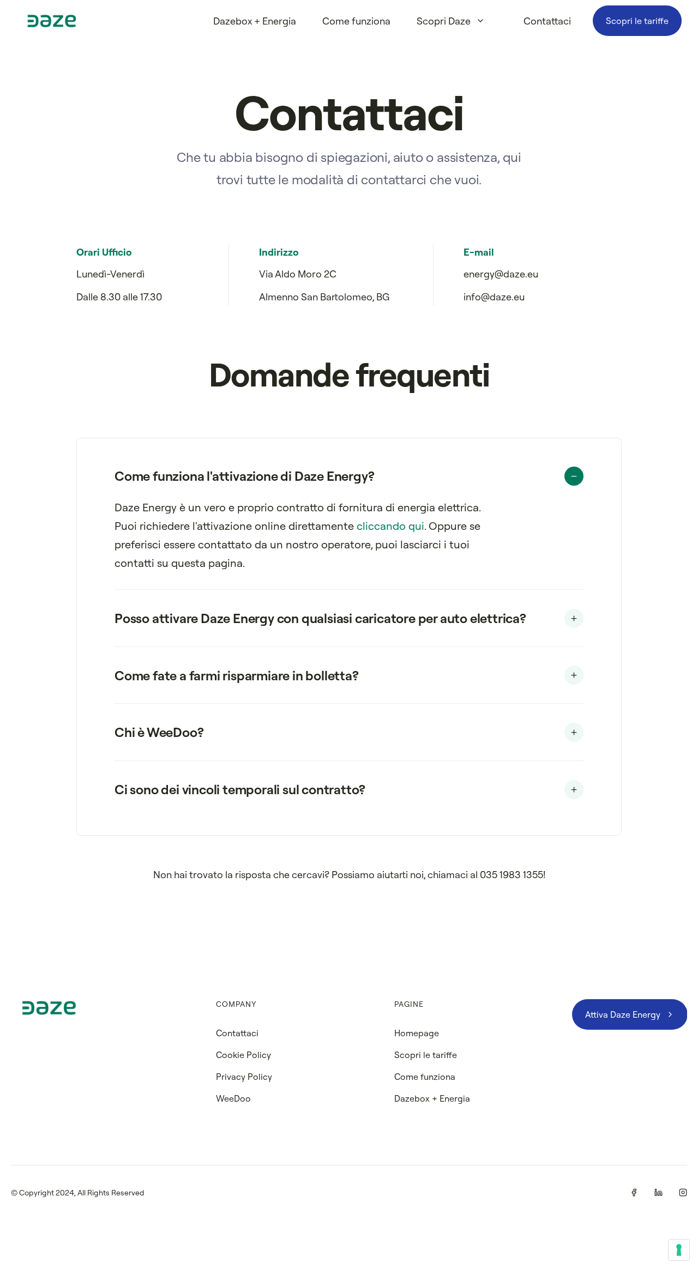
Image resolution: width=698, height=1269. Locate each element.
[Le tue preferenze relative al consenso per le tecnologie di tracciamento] (679, 1250)
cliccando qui (390, 525)
